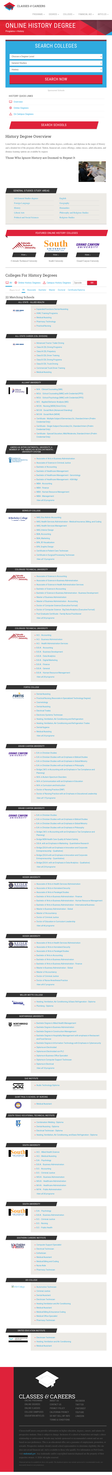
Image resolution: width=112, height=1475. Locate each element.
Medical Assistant (44, 1104)
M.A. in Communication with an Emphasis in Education (59, 781)
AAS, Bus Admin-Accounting (48, 517)
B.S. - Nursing (42, 1223)
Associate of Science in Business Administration (57, 580)
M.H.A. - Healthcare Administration (51, 1185)
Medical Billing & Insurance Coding (51, 1312)
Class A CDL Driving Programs (49, 347)
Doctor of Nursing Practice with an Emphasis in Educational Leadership (66, 794)
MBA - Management (45, 496)
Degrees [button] (53, 14)
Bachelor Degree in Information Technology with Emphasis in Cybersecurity (68, 1043)
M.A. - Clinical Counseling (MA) (49, 389)
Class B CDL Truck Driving (47, 364)
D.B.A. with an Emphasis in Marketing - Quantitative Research (62, 843)
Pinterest (80, 1408)
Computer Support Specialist (48, 1245)
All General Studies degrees (26, 198)
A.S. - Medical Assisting (46, 1156)
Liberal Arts (19, 212)
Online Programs (33, 1400)
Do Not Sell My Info (60, 1416)
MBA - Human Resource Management (52, 492)
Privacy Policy (57, 1408)
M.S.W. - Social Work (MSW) (48, 414)
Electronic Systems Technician (49, 715)
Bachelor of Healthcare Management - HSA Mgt (57, 479)
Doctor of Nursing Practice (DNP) (50, 790)
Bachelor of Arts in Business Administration (55, 959)
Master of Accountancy (46, 913)
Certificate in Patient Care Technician (52, 551)
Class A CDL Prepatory (46, 351)
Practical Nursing (43, 326)
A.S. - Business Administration (49, 639)
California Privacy (59, 1412)
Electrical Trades (43, 711)
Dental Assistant (43, 1295)
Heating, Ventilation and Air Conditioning (53, 1341)
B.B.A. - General (43, 668)
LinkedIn (79, 1416)
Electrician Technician (45, 1299)
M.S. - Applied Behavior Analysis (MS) (52, 402)
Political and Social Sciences (26, 217)
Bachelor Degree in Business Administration (55, 1027)
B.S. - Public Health (44, 1227)
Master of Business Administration (51, 597)
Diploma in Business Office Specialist (52, 1056)
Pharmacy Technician (45, 1270)
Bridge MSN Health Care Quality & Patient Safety (57, 839)
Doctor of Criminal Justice (47, 917)
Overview (18, 102)
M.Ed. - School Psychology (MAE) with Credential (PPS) (59, 398)
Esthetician (41, 1253)
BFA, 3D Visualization (45, 542)
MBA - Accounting (44, 483)
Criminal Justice (43, 1291)
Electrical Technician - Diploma (49, 1130)
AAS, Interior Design (45, 530)
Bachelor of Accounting (46, 467)
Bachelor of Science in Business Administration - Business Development (67, 593)
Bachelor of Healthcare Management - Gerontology (58, 475)
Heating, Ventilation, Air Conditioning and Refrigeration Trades (63, 723)
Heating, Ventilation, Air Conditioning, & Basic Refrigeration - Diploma (65, 1002)
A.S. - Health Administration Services (52, 643)
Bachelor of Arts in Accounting (49, 955)
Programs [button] (37, 14)
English (63, 198)
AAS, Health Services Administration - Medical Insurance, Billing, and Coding (68, 522)
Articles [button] (102, 14)
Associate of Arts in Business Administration (55, 458)
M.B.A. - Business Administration (50, 1177)
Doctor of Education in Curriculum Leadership (55, 921)
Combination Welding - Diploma (49, 1122)
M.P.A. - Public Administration (49, 1189)
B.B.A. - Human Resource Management (53, 673)
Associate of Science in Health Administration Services (60, 585)
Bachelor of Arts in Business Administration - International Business (65, 905)
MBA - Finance (42, 488)
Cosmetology (42, 702)
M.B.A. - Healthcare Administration (51, 1181)
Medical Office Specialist (46, 1316)
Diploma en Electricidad (46, 1047)
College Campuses (34, 1412)
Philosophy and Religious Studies (74, 212)
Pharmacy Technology (46, 322)
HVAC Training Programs (47, 313)
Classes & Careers (24, 6)
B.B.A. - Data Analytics (45, 656)
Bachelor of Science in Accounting (51, 589)
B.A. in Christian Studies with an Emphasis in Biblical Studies (62, 757)
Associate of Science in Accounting (51, 576)
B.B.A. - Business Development (49, 652)
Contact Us (55, 1404)
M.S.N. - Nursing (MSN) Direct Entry (51, 406)
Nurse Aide (41, 1265)
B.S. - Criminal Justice (45, 1173)
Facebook (80, 1400)
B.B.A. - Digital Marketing (47, 660)
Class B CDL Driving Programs (49, 360)
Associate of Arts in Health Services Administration (58, 884)
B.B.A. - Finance (43, 664)
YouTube (79, 1412)
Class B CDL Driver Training (47, 355)
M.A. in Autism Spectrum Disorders (51, 777)
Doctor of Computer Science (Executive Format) (57, 605)
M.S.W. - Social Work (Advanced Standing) (54, 410)
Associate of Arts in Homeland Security (53, 888)
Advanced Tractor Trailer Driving (50, 343)
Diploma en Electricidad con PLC (50, 1051)
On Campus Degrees (23, 114)
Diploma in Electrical (45, 1064)
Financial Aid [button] (85, 14)
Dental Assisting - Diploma (47, 1126)
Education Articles (34, 1416)
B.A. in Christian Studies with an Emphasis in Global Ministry (61, 761)
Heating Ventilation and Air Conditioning (53, 1304)
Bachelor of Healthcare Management (52, 471)
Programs (10, 31)
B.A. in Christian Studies (46, 753)
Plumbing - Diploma (44, 1006)
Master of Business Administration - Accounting (57, 601)
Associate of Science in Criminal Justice (53, 463)
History (20, 31)
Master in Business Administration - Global (54, 909)
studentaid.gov (29, 1453)
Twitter (79, 1404)
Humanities (64, 207)
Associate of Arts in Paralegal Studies (52, 892)
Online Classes (32, 1408)
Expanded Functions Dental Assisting (52, 309)
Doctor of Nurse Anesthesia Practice (52, 980)
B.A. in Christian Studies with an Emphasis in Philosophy (60, 765)
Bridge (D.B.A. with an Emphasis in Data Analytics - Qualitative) (63, 863)
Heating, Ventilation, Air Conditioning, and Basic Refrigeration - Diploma (66, 1135)
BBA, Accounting (43, 534)
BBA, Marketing (43, 538)
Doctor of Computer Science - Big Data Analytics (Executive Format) (65, 610)
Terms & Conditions (60, 1419)
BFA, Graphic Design (45, 547)
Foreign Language (22, 203)
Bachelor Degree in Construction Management (56, 1031)
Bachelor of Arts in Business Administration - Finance (59, 896)
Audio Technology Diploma (47, 1085)
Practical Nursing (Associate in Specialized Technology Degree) (63, 698)
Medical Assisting (43, 317)
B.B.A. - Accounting (44, 648)
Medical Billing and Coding (47, 1261)
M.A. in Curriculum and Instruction (50, 785)
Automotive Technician (46, 1287)
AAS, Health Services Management (51, 526)
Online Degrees (21, 108)
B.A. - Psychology (43, 1160)
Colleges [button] (68, 14)
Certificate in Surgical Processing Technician (55, 555)
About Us (54, 1400)
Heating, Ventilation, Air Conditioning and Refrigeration (59, 719)
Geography (64, 203)
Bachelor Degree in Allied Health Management (56, 1023)
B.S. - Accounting (43, 1169)
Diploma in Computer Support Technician (54, 1060)
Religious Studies (67, 217)
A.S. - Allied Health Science (47, 1152)
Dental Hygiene (42, 727)
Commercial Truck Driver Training (50, 368)
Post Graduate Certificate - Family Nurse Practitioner (58, 614)
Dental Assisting (43, 694)
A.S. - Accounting (43, 635)
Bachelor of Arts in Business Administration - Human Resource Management (69, 901)
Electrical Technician (45, 1249)
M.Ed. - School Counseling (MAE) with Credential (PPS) (59, 393)
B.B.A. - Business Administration (50, 1164)
